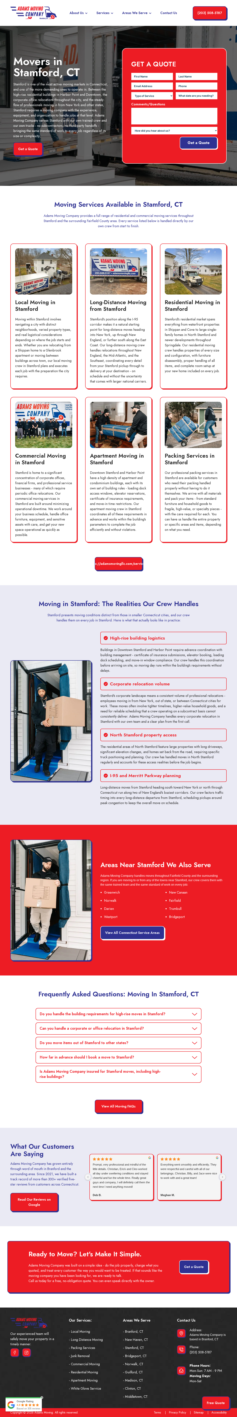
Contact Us (168, 13)
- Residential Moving (83, 1372)
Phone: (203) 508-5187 (200, 1350)
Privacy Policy (177, 1412)
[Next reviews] (222, 1177)
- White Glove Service (85, 1388)
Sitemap (199, 1412)
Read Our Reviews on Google (34, 1202)
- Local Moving (79, 1331)
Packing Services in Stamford (190, 459)
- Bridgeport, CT (135, 1356)
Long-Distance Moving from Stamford (118, 305)
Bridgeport (177, 916)
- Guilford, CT (133, 1372)
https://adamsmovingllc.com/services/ (118, 563)
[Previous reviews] (88, 1177)
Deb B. (97, 1195)
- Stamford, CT (133, 1347)
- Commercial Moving (84, 1364)
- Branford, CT (133, 1331)
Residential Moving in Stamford (192, 305)
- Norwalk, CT (133, 1364)
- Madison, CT (133, 1380)
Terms (157, 1412)
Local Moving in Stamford (35, 305)
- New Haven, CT (135, 1339)
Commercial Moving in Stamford (40, 459)
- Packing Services (82, 1347)
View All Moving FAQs (118, 1106)
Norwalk (110, 900)
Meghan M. (168, 1195)
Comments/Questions (148, 104)
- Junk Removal (79, 1356)
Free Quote (216, 1403)
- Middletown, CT (135, 1396)
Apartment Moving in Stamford (117, 459)
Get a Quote (28, 149)
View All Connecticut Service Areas (132, 932)
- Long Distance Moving (86, 1339)
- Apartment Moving (83, 1380)
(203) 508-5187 (210, 13)
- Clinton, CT (132, 1388)
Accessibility (219, 1412)
